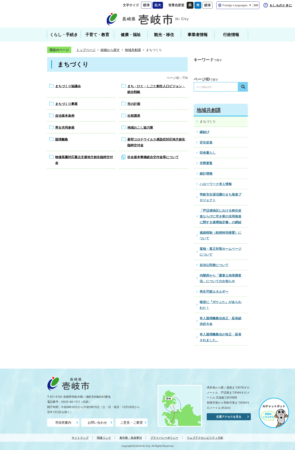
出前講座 (133, 116)
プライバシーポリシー (164, 437)
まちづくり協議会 (68, 86)
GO (256, 5)
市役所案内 (63, 422)
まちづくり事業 (66, 104)
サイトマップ (80, 437)
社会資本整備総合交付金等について (153, 157)
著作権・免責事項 (130, 437)
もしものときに (281, 5)
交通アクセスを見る (228, 416)
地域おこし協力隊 (140, 127)
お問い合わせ (97, 422)
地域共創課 (133, 50)
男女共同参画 (64, 127)
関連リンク (104, 437)
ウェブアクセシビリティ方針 (205, 437)
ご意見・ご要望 (131, 422)
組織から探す (110, 50)
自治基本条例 (64, 116)
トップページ (86, 50)
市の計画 (133, 104)
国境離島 (61, 139)
